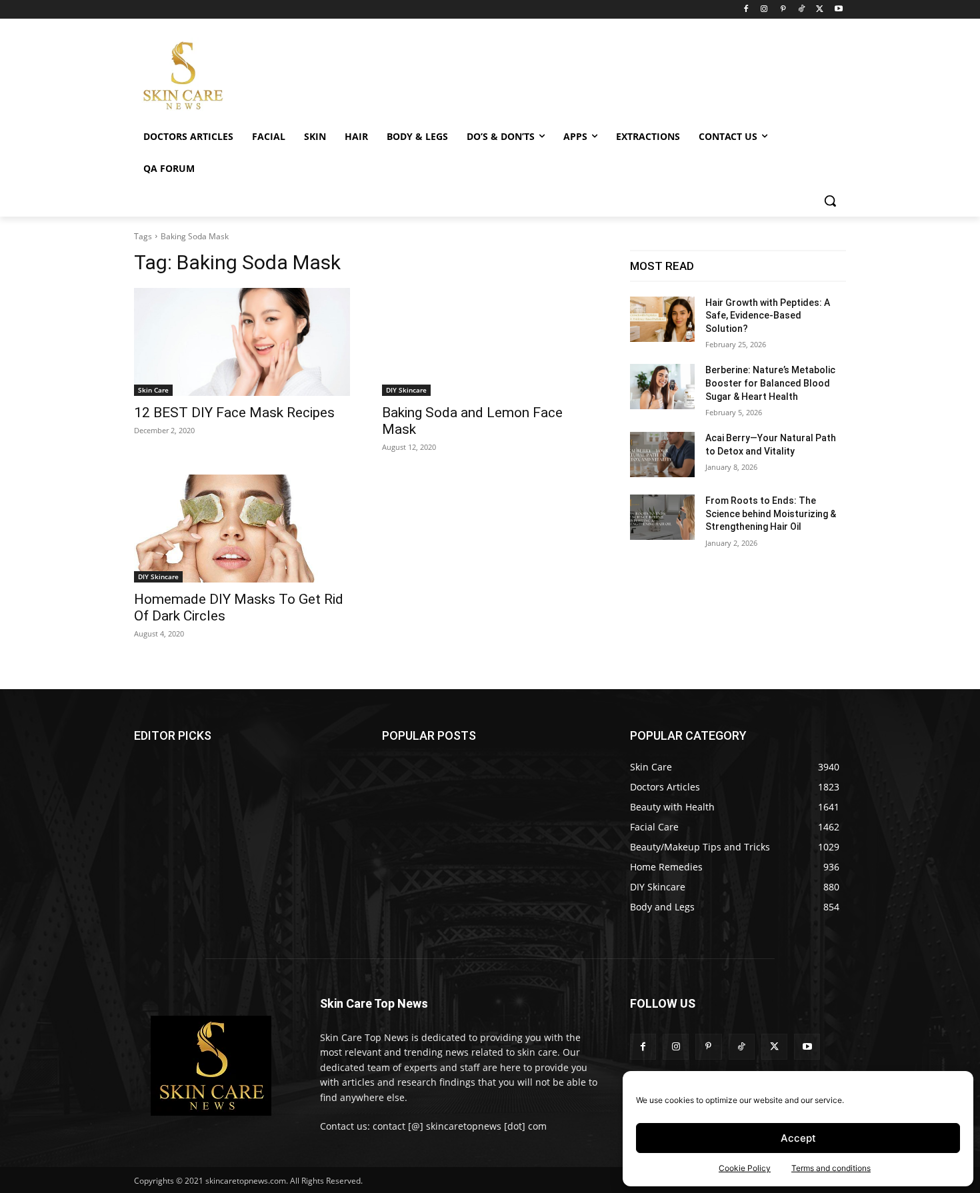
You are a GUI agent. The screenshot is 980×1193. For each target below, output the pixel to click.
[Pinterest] (783, 9)
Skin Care (153, 390)
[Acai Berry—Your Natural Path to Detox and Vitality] (662, 454)
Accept (798, 1138)
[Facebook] (745, 9)
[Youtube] (838, 9)
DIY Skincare (406, 390)
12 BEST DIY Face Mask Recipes (234, 413)
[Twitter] (819, 9)
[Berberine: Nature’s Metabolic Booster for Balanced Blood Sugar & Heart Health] (662, 386)
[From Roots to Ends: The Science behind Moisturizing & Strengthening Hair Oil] (662, 517)
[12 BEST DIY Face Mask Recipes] (242, 342)
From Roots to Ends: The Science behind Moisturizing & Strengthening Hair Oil (770, 513)
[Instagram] (764, 9)
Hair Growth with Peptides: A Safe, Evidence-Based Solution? (767, 315)
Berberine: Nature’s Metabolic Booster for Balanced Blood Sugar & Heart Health (770, 383)
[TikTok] (801, 9)
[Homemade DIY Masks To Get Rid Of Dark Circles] (242, 529)
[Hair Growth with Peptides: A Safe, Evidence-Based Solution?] (662, 319)
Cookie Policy (745, 1168)
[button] (830, 201)
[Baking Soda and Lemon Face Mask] (490, 342)
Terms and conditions (831, 1168)
